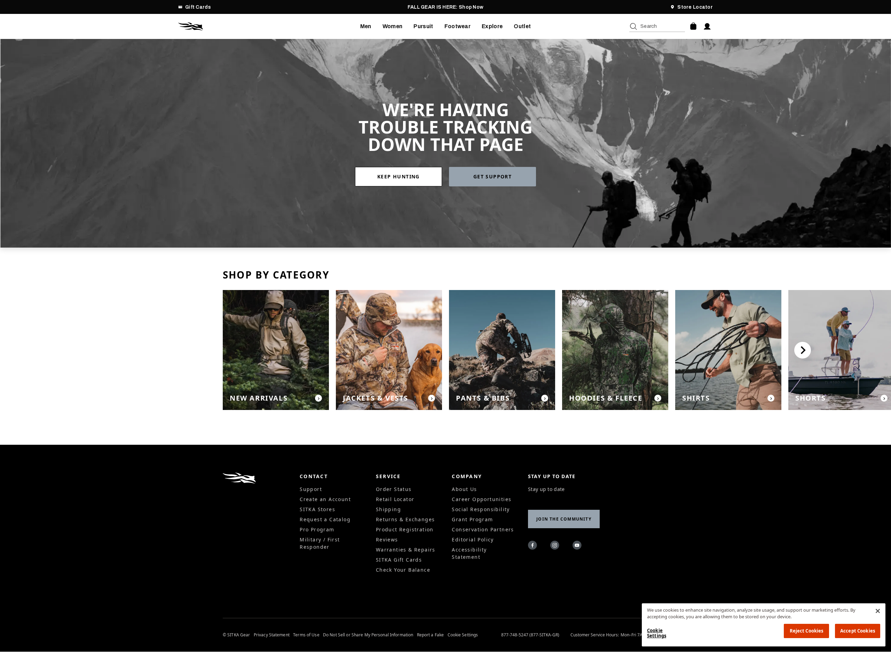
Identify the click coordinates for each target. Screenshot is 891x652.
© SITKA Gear (236, 635)
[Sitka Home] (269, 26)
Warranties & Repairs (405, 549)
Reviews (387, 539)
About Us (464, 489)
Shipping (388, 509)
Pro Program (317, 529)
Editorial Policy (473, 539)
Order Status (394, 489)
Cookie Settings (463, 635)
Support (311, 489)
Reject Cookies (806, 631)
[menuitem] (365, 26)
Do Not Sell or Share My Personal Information (368, 635)
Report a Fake (430, 635)
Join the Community (563, 519)
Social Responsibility (481, 509)
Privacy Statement (272, 635)
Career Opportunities (481, 499)
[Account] (707, 26)
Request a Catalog (325, 519)
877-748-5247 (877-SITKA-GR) (530, 635)
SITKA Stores (317, 509)
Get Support (492, 176)
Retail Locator (395, 499)
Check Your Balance (403, 569)
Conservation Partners (483, 529)
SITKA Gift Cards (399, 559)
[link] (402, 176)
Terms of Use (306, 635)
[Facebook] (533, 546)
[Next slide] (802, 350)
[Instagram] (555, 546)
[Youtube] (578, 546)
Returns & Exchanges (405, 519)
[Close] (877, 611)
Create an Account (325, 499)
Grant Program (472, 519)
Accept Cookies (857, 631)
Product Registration (405, 529)
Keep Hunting (398, 176)
